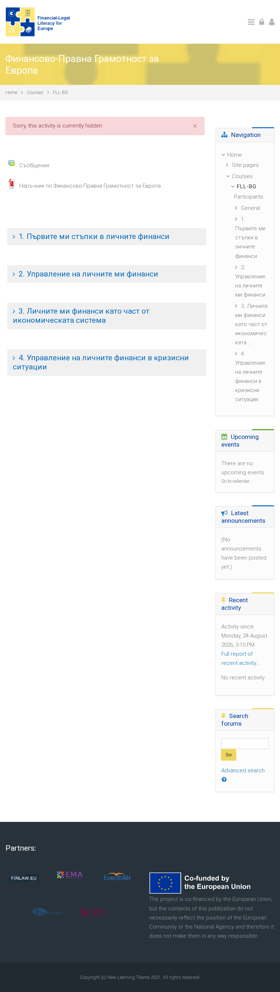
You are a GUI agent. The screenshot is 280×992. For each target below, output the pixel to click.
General (250, 208)
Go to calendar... (236, 481)
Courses (35, 92)
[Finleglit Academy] (38, 21)
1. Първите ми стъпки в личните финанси (250, 237)
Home (11, 92)
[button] (106, 237)
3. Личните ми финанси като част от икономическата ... (251, 324)
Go (229, 754)
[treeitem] (245, 155)
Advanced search (243, 770)
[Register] (272, 21)
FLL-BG (60, 92)
